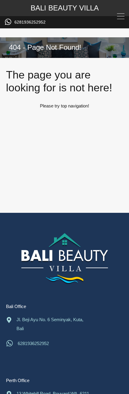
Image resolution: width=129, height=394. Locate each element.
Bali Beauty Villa (65, 8)
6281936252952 (30, 22)
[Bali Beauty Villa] (65, 260)
